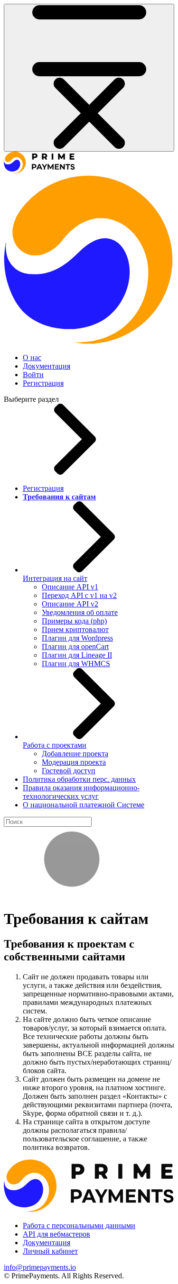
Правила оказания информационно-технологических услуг (81, 792)
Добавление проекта (75, 754)
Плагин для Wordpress (77, 638)
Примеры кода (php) (74, 621)
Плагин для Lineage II (77, 655)
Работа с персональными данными (79, 1225)
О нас (32, 357)
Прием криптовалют (75, 629)
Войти (33, 375)
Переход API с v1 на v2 (79, 595)
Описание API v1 (70, 587)
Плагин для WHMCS (76, 664)
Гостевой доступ (68, 771)
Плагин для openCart (75, 646)
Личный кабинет (50, 1251)
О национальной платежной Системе (83, 805)
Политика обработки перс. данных (79, 779)
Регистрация (43, 383)
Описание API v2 (70, 604)
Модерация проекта (74, 762)
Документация (46, 366)
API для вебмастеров (56, 1234)
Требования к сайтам (59, 497)
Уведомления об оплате (80, 612)
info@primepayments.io (40, 1267)
